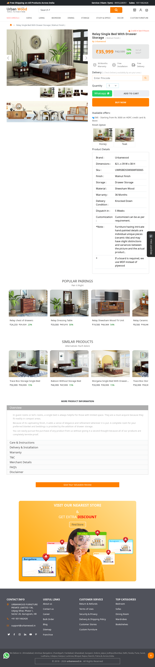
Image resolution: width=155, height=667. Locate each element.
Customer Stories (88, 624)
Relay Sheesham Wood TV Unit (108, 320)
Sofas (118, 609)
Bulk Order (48, 619)
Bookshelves (122, 624)
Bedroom (120, 604)
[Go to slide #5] (84, 92)
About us (47, 604)
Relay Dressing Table (61, 320)
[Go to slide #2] (61, 92)
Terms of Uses (86, 609)
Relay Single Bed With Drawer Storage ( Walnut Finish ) (40, 25)
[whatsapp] (6, 655)
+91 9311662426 (19, 618)
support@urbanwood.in (23, 625)
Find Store (77, 524)
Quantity (97, 85)
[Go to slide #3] (69, 92)
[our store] (133, 10)
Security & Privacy (88, 614)
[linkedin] (25, 634)
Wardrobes (121, 619)
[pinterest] (36, 634)
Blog (45, 624)
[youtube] (30, 634)
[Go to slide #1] (47, 92)
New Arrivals (13, 18)
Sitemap (47, 629)
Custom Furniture (139, 18)
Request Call (150, 246)
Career (46, 614)
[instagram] (20, 634)
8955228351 (109, 2)
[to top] (151, 655)
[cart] (145, 10)
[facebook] (14, 634)
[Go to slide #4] (76, 92)
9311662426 (138, 2)
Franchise (48, 635)
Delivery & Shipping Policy (92, 619)
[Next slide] (86, 58)
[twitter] (9, 634)
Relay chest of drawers (21, 320)
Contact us (48, 609)
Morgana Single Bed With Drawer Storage (109, 381)
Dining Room (122, 614)
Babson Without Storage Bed (66, 380)
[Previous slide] (8, 58)
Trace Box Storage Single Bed (25, 380)
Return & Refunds (88, 604)
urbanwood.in (74, 661)
